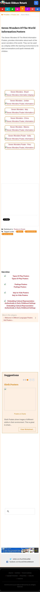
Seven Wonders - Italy (19, 109)
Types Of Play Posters (20, 278)
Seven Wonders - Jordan (19, 100)
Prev (30, 379)
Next (33, 379)
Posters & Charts (19, 229)
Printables (22, 8)
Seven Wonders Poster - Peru (19, 144)
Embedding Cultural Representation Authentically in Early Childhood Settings (20, 306)
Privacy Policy (23, 575)
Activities (17, 9)
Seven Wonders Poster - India (19, 135)
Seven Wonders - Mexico (19, 127)
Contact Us (20, 578)
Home (2, 9)
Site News (17, 573)
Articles (12, 9)
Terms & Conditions (26, 573)
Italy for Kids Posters (20, 295)
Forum (32, 9)
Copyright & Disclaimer (12, 575)
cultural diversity (31, 231)
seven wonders (8, 234)
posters (20, 231)
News (7, 9)
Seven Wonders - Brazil (20, 92)
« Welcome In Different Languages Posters (18, 318)
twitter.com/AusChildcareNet (21, 559)
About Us (11, 573)
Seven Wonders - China (20, 118)
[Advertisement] (20, 19)
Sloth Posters (11, 384)
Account (37, 9)
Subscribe (31, 575)
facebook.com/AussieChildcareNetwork (21, 562)
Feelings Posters (20, 287)
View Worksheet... (27, 429)
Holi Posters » (8, 320)
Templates (27, 9)
